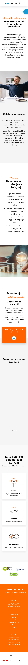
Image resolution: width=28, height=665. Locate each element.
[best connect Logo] (11, 3)
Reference (14, 625)
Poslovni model (14, 622)
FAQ (14, 627)
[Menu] (24, 3)
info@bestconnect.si (14, 606)
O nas (14, 620)
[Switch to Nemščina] (4, 660)
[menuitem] (24, 3)
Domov (14, 617)
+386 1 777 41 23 (14, 603)
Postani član (14, 615)
